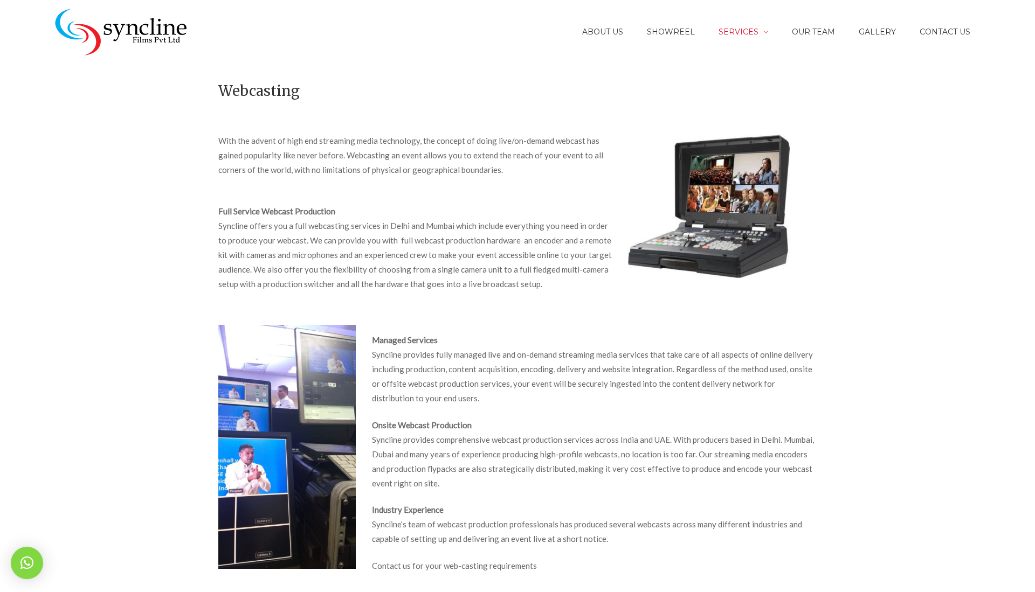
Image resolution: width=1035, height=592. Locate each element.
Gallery (877, 32)
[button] (27, 563)
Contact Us (945, 32)
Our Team (813, 32)
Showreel (671, 32)
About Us (602, 32)
